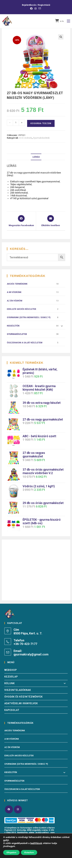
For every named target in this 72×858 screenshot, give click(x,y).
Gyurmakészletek (41, 138)
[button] (60, 37)
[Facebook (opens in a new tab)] (31, 8)
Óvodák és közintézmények (23, 696)
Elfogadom (11, 852)
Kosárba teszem (40, 123)
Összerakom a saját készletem (24, 342)
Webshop (10, 670)
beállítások (36, 843)
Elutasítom (29, 852)
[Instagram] (18, 809)
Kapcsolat (11, 710)
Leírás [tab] (36, 157)
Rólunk (9, 683)
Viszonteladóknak (17, 690)
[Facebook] (9, 809)
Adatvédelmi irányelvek (21, 703)
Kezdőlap (11, 676)
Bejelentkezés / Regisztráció (36, 5)
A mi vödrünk (25, 138)
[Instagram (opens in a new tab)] (35, 8)
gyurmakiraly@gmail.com (31, 654)
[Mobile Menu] (67, 21)
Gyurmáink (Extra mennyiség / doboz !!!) (28, 317)
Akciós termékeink (17, 284)
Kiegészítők (13, 326)
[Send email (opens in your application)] (40, 8)
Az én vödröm (14, 301)
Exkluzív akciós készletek (21, 309)
